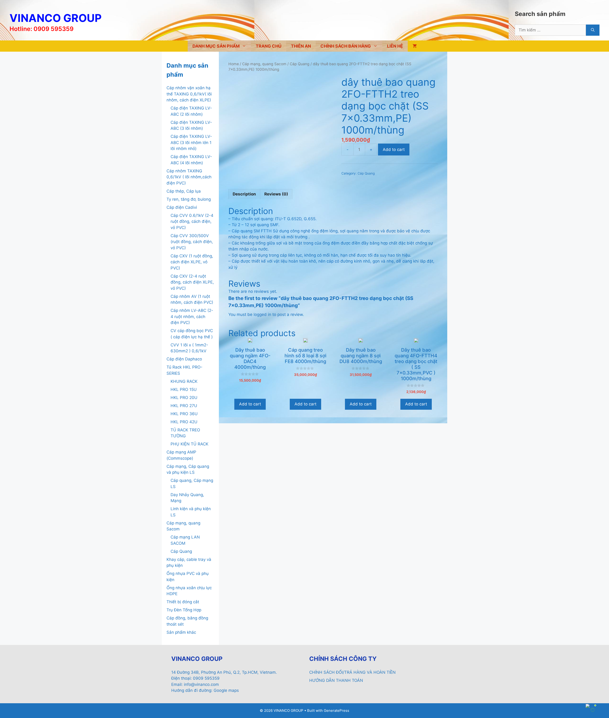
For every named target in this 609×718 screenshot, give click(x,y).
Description (244, 194)
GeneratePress (336, 710)
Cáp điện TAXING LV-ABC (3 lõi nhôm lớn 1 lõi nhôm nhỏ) (191, 142)
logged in (262, 314)
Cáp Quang (299, 64)
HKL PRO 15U (184, 389)
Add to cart (394, 149)
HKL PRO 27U (184, 405)
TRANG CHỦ (268, 46)
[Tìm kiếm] (592, 30)
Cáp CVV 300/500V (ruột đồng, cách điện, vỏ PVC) (192, 241)
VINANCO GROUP (56, 18)
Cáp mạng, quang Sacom (264, 64)
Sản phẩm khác (181, 632)
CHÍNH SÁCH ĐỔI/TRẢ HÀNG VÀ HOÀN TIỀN (352, 672)
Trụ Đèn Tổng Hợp (184, 610)
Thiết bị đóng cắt (183, 601)
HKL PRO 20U (184, 397)
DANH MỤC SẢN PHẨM (216, 46)
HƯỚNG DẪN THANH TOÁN (336, 680)
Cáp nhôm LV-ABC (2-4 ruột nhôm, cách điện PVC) (192, 316)
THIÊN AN (301, 46)
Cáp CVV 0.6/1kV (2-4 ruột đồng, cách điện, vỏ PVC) (192, 221)
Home (233, 64)
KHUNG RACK (184, 381)
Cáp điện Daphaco (184, 359)
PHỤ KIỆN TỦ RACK (189, 444)
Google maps (226, 690)
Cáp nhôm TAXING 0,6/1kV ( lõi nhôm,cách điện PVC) (189, 177)
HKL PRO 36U (184, 413)
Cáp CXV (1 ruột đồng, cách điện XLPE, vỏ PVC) (192, 262)
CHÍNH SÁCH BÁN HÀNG (345, 46)
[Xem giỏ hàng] (415, 46)
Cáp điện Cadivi (182, 207)
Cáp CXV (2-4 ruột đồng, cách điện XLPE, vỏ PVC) (192, 282)
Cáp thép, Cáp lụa (184, 191)
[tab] (244, 194)
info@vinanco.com (201, 684)
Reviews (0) (276, 194)
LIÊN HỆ (395, 46)
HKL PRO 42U (184, 421)
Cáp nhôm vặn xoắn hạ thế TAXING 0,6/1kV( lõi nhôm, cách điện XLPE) (189, 93)
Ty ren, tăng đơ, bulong (189, 199)
